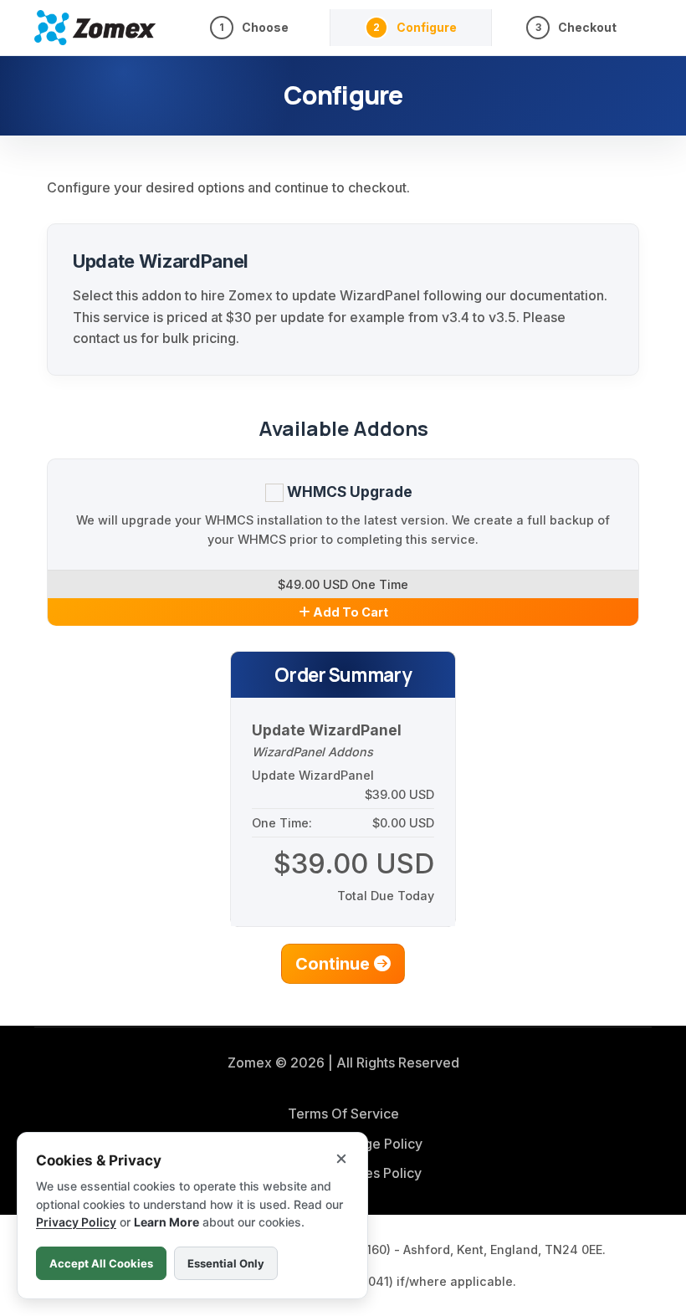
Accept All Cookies (101, 1263)
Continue (334, 964)
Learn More (166, 1222)
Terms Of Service (343, 1113)
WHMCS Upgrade (348, 491)
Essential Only (225, 1263)
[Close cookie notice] (341, 1158)
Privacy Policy (76, 1222)
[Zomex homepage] (95, 27)
